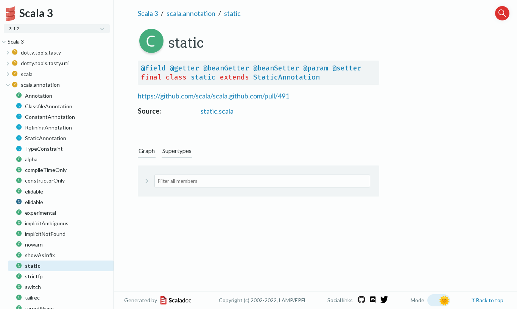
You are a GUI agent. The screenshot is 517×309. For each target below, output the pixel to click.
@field (153, 68)
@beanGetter (226, 68)
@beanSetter (276, 68)
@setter (346, 68)
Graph (147, 150)
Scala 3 (148, 13)
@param (315, 68)
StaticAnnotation (286, 77)
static (232, 13)
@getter (184, 68)
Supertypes (177, 150)
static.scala (217, 111)
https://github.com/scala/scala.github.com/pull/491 (213, 96)
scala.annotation (191, 13)
